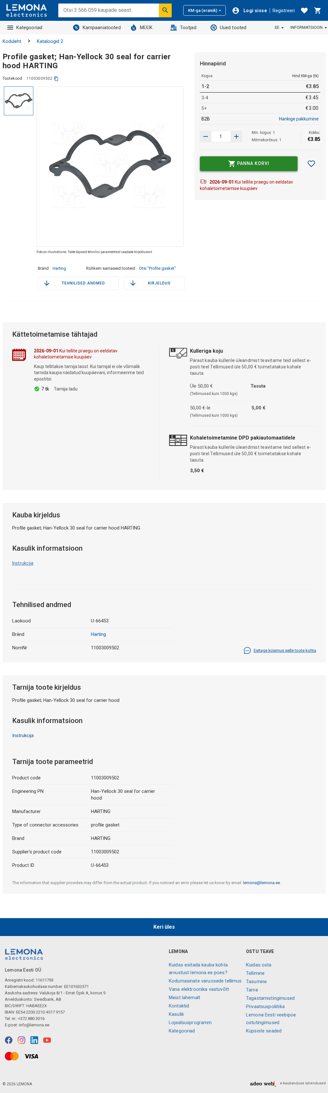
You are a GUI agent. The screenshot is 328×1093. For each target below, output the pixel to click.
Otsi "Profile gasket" (157, 268)
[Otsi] (165, 10)
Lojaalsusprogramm (190, 1022)
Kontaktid (179, 1006)
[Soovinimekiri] (304, 10)
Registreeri (284, 10)
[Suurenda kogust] (205, 136)
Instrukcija (23, 563)
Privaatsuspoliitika (265, 1006)
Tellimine (255, 973)
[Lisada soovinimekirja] (311, 163)
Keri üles (164, 927)
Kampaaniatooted (102, 27)
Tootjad (188, 27)
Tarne (252, 990)
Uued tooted (233, 27)
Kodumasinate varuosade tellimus (205, 981)
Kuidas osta (259, 965)
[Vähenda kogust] (236, 136)
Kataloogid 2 (50, 41)
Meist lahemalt (184, 997)
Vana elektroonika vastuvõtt (199, 989)
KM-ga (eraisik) (202, 10)
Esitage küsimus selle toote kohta (285, 650)
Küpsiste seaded (264, 1031)
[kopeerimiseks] (56, 79)
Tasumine (256, 981)
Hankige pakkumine (299, 118)
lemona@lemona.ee (261, 882)
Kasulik (176, 1014)
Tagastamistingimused (270, 998)
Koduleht (12, 41)
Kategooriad (29, 27)
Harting (59, 268)
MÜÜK (146, 27)
